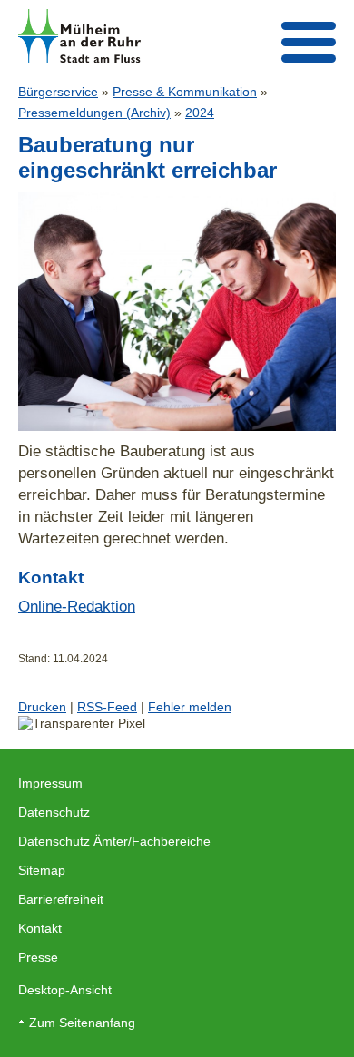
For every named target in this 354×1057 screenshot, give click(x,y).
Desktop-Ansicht (65, 990)
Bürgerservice (58, 91)
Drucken (42, 707)
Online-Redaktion (76, 606)
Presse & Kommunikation (185, 91)
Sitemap (41, 870)
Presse (38, 957)
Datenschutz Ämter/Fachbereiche (114, 841)
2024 (199, 112)
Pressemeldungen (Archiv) (94, 112)
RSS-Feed (107, 707)
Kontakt (40, 928)
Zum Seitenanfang (82, 1022)
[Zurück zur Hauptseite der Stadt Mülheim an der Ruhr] (79, 36)
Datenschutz (54, 812)
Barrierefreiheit (60, 899)
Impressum (50, 783)
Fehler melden (189, 707)
